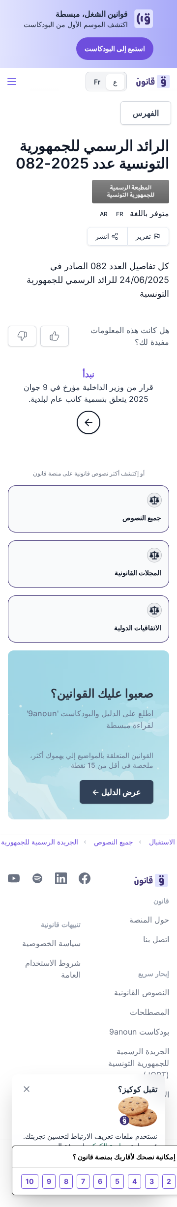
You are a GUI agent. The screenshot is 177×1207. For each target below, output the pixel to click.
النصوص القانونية (141, 992)
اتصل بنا (156, 939)
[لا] (22, 336)
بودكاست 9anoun (139, 1032)
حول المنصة (149, 920)
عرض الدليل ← (116, 792)
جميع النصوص (141, 517)
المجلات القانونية (138, 572)
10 (30, 1181)
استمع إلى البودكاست (115, 48)
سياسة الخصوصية (51, 943)
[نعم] (54, 336)
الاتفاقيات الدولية (137, 627)
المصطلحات (149, 1012)
